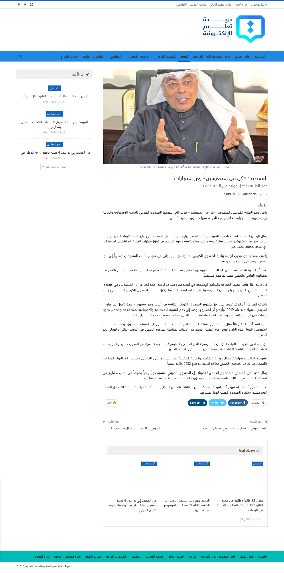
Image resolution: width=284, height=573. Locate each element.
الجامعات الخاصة (94, 56)
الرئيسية (260, 56)
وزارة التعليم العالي (220, 5)
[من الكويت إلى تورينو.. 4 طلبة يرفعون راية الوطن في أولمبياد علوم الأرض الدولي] (132, 479)
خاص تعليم (242, 56)
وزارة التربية (241, 5)
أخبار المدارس (202, 464)
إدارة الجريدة (42, 556)
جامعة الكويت (198, 5)
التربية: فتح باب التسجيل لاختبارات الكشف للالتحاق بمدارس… (54, 124)
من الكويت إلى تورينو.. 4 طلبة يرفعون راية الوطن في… (54, 152)
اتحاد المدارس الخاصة (67, 556)
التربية (184, 56)
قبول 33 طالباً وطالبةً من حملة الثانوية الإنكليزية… (54, 96)
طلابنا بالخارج (69, 56)
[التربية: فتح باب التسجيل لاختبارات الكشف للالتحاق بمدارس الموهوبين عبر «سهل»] (185, 479)
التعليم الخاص (166, 56)
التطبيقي (181, 5)
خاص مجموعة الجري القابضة (211, 56)
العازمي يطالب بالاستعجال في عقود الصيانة (131, 427)
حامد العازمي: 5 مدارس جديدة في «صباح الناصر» (235, 427)
